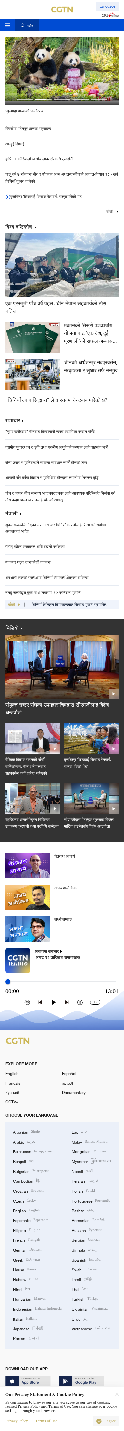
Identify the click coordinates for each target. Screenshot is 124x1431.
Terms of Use (46, 1421)
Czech (24, 1200)
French (26, 1239)
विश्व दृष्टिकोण (18, 227)
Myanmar (91, 1161)
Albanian (26, 1131)
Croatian (28, 1190)
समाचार (12, 420)
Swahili (87, 1269)
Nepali (82, 1171)
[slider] (7, 981)
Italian (25, 1318)
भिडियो (12, 628)
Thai (80, 1289)
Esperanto (31, 1220)
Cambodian (26, 1180)
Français (12, 1083)
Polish (83, 1190)
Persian (85, 1180)
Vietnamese (91, 1328)
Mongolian (89, 1151)
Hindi (22, 1289)
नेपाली (11, 513)
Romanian (88, 1220)
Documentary (74, 1092)
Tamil (82, 1279)
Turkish (85, 1298)
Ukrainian (90, 1308)
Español (69, 1073)
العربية (67, 1083)
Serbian (86, 1239)
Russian (87, 1230)
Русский (12, 1092)
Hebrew (25, 1279)
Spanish (86, 1259)
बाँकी (110, 212)
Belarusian (32, 1151)
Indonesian (37, 1308)
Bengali (23, 1161)
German (27, 1249)
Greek (26, 1259)
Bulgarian (31, 1171)
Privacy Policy (16, 1421)
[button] (25, 99)
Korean (26, 1338)
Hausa (24, 1269)
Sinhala (84, 1249)
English (12, 1073)
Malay (90, 1141)
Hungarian (29, 1298)
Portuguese (91, 1200)
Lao (79, 1131)
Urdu (80, 1318)
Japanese (28, 1328)
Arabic (24, 1141)
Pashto (83, 1210)
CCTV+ (11, 1101)
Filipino (27, 1230)
